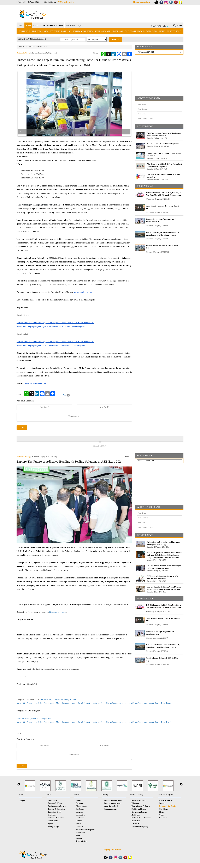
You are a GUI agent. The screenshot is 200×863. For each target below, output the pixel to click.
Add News (142, 104)
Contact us (163, 818)
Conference (80, 809)
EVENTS (37, 25)
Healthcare (117, 31)
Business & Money (40, 31)
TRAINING (70, 25)
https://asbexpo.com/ (57, 612)
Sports (162, 31)
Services (162, 803)
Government (24, 31)
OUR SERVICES (144, 47)
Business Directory (136, 795)
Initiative (79, 827)
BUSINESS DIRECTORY (53, 25)
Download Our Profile (167, 806)
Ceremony (80, 803)
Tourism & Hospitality (83, 31)
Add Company (143, 109)
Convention (80, 815)
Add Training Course (145, 119)
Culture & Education (134, 31)
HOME (20, 25)
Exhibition (80, 818)
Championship (81, 806)
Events (76, 795)
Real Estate (135, 821)
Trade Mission (81, 841)
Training (105, 795)
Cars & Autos (151, 31)
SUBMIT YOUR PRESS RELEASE (32, 39)
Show (78, 835)
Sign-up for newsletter (141, 2)
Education (135, 803)
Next (181, 784)
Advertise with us (67, 2)
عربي (79, 25)
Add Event (142, 114)
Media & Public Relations (141, 818)
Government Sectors (139, 812)
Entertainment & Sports (140, 806)
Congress (79, 812)
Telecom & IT (136, 824)
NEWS (28, 25)
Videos (161, 815)
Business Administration (113, 800)
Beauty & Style (174, 31)
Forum (78, 824)
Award (78, 800)
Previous (18, 784)
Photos (161, 812)
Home (21, 795)
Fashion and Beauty (139, 809)
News (21, 46)
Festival (79, 821)
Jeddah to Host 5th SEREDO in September (163, 144)
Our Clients (163, 809)
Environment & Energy (60, 31)
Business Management (112, 803)
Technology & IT (102, 31)
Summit (79, 838)
